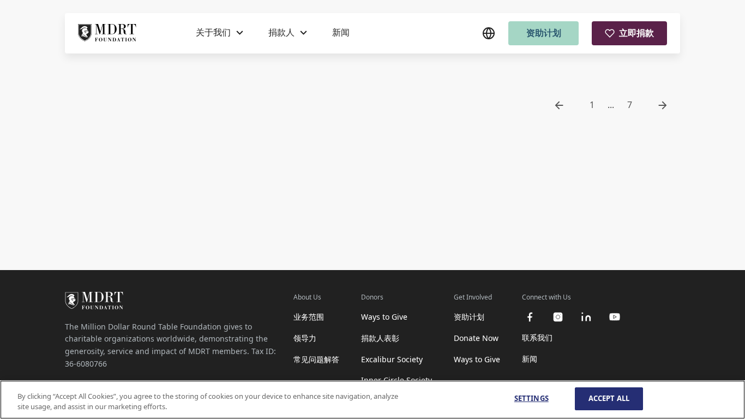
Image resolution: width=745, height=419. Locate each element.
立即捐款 (636, 33)
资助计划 (543, 33)
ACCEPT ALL (608, 398)
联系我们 (537, 337)
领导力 (304, 338)
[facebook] (530, 317)
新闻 (341, 32)
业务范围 (308, 317)
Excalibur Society (392, 359)
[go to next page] (662, 105)
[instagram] (558, 317)
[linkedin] (586, 317)
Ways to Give (384, 317)
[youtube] (615, 317)
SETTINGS (531, 398)
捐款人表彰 (380, 338)
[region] (372, 399)
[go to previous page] (559, 105)
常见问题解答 (316, 359)
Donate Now (476, 338)
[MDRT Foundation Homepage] (107, 33)
